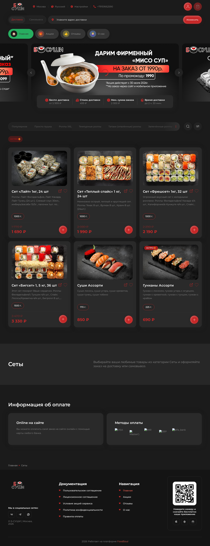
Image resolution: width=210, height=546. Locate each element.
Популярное (19, 126)
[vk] (11, 514)
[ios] (176, 521)
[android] (184, 521)
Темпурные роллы (90, 126)
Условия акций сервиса (77, 503)
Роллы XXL (65, 126)
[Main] (17, 6)
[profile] (188, 6)
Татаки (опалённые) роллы (124, 126)
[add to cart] (63, 230)
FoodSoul (122, 541)
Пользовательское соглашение (82, 490)
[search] (188, 126)
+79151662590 (105, 6)
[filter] (198, 126)
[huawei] (193, 521)
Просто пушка (43, 126)
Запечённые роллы (160, 126)
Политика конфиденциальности (83, 509)
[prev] (31, 72)
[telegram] (20, 514)
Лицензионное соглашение (80, 496)
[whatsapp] (28, 514)
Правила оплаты (73, 516)
